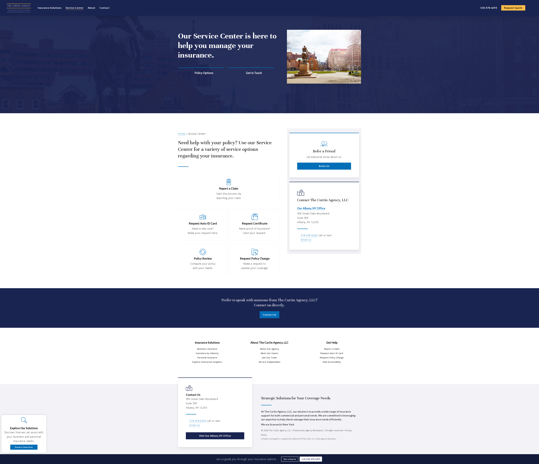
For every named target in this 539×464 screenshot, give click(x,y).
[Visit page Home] (19, 7)
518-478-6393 (309, 235)
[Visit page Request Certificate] (254, 224)
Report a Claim (331, 348)
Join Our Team (269, 357)
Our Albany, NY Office (311, 208)
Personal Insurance (207, 357)
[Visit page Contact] (251, 73)
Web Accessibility (332, 361)
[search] (531, 7)
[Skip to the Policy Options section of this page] (201, 73)
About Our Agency (269, 348)
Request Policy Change (332, 357)
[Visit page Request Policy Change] (254, 259)
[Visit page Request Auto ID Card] (203, 224)
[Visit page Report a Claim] (228, 189)
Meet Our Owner (269, 353)
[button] (324, 166)
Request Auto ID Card (331, 353)
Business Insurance (207, 348)
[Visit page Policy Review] (203, 259)
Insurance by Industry (207, 353)
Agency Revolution (314, 430)
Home (181, 133)
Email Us (306, 239)
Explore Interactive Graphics (207, 361)
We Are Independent (269, 361)
